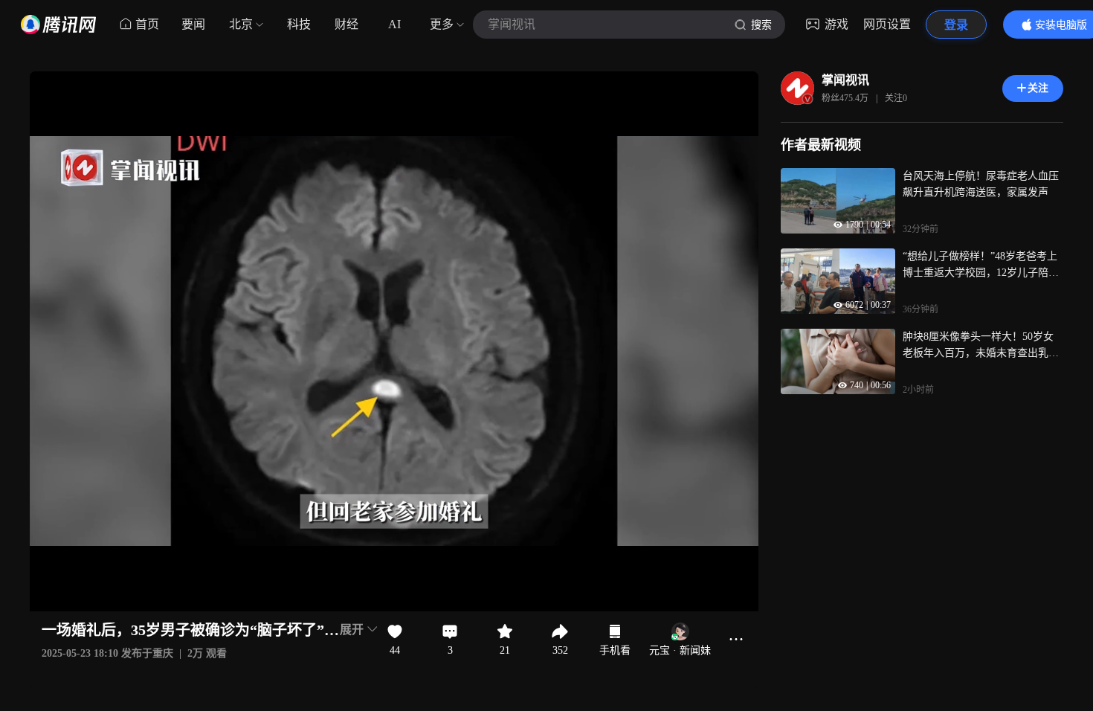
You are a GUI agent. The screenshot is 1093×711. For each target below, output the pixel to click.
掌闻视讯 (845, 80)
